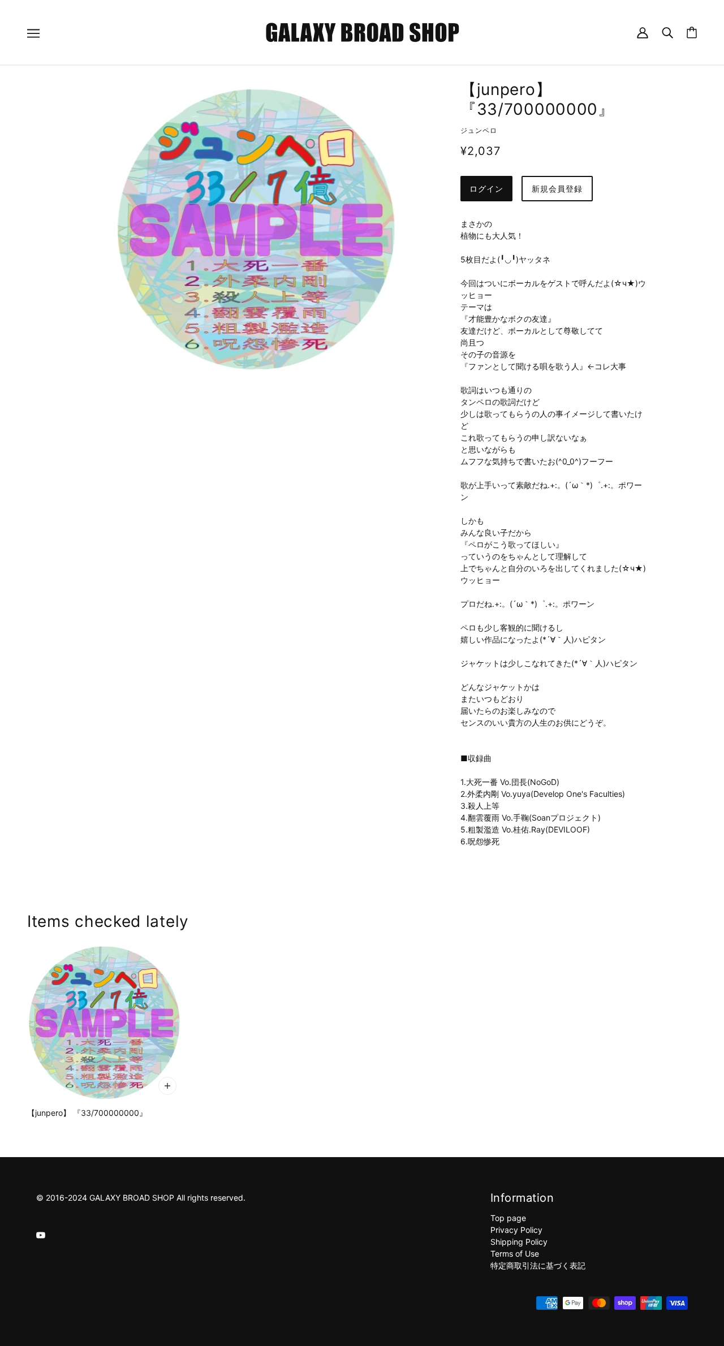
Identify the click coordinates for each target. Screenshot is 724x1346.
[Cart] (692, 33)
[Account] (642, 32)
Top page (508, 1218)
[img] (41, 1234)
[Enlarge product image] (255, 229)
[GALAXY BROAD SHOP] (362, 31)
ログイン (486, 188)
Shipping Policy (519, 1241)
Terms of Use (514, 1253)
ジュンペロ (478, 130)
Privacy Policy (516, 1230)
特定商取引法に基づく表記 (537, 1265)
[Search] (667, 32)
